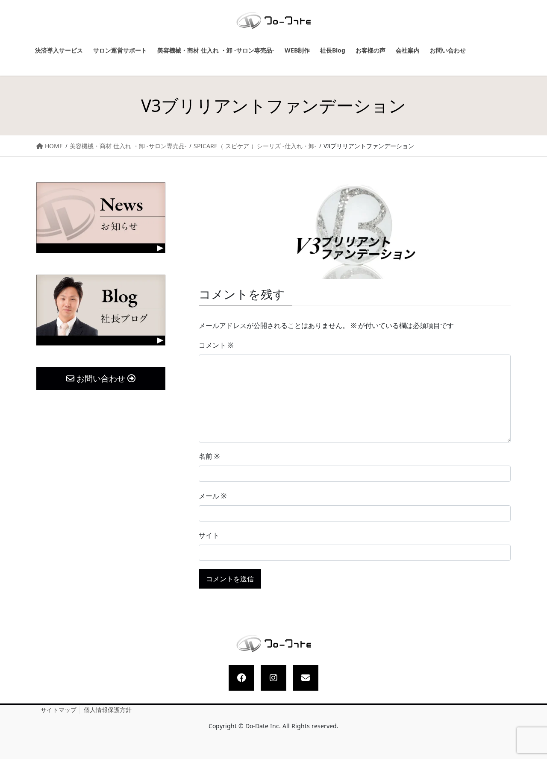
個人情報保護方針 (108, 710)
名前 (209, 456)
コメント (216, 345)
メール (212, 496)
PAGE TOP (532, 729)
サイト (209, 535)
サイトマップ (58, 710)
